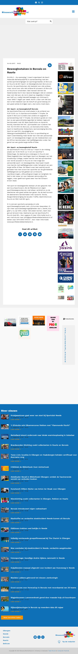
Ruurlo (5, 640)
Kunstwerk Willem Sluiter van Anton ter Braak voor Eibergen (38, 489)
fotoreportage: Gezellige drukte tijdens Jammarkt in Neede (38, 558)
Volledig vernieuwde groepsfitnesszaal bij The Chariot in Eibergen (40, 538)
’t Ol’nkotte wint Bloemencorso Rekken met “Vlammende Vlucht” (40, 425)
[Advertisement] (39, 43)
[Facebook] (36, 2)
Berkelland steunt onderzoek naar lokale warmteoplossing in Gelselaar (42, 435)
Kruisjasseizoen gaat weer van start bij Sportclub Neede (36, 415)
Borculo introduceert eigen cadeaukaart (29, 509)
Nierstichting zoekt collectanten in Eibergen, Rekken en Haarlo (39, 499)
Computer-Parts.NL (63, 650)
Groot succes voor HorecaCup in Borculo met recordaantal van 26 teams (43, 588)
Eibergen (6, 631)
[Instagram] (42, 2)
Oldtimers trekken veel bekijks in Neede (29, 528)
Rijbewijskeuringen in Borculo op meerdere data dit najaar (37, 607)
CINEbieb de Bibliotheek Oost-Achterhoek (30, 467)
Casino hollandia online (65, 345)
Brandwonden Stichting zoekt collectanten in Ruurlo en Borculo (39, 445)
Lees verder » (16, 419)
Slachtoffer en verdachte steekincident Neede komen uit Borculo (40, 518)
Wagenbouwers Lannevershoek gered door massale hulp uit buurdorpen (43, 597)
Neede (5, 634)
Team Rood (51, 650)
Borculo (6, 637)
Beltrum (6, 644)
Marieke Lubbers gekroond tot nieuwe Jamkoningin (34, 578)
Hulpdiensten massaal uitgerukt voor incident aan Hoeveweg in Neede (43, 568)
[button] (50, 65)
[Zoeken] (50, 21)
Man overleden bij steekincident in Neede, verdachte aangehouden (41, 548)
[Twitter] (39, 2)
